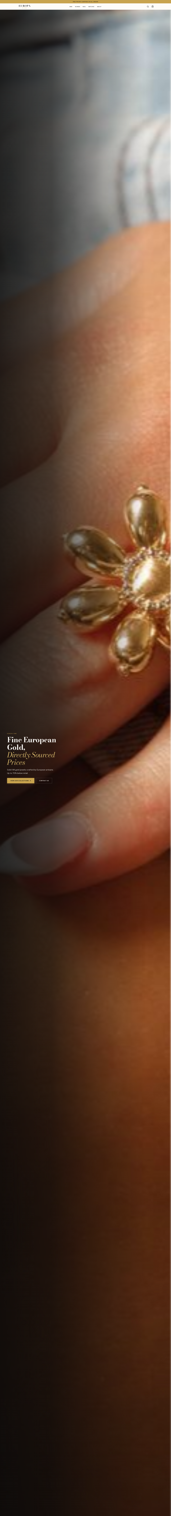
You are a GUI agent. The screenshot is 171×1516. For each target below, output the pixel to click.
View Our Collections (19, 781)
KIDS (84, 6)
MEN (71, 6)
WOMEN (77, 6)
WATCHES (91, 6)
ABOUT (99, 6)
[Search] (148, 6)
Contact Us (44, 781)
